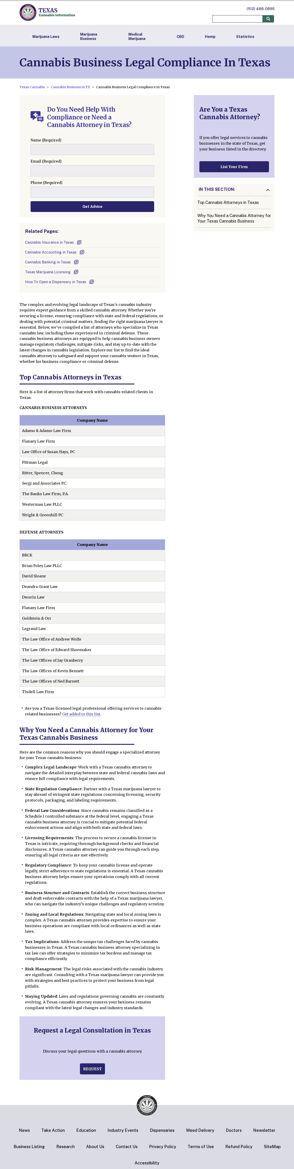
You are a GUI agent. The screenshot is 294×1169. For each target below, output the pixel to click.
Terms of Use (201, 1146)
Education (86, 1130)
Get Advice (92, 206)
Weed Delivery (200, 1130)
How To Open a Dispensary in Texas (55, 282)
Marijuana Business (88, 36)
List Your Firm (234, 166)
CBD (180, 36)
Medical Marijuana (136, 36)
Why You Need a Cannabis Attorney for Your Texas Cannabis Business (234, 218)
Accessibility (147, 1163)
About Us (95, 1146)
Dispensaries (162, 1130)
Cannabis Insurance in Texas (49, 242)
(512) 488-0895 (260, 9)
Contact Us (127, 1146)
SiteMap (272, 1146)
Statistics (245, 36)
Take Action (53, 1130)
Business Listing (29, 1146)
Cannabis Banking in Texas (48, 262)
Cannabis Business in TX (70, 87)
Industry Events (122, 1130)
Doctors (234, 1130)
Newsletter (264, 1130)
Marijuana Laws (45, 36)
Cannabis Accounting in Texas (50, 252)
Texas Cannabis (32, 87)
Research (65, 1146)
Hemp (210, 36)
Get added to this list (81, 714)
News (24, 1130)
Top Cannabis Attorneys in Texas (228, 202)
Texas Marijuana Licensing (48, 272)
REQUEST (92, 1069)
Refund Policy (238, 1146)
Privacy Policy (162, 1146)
